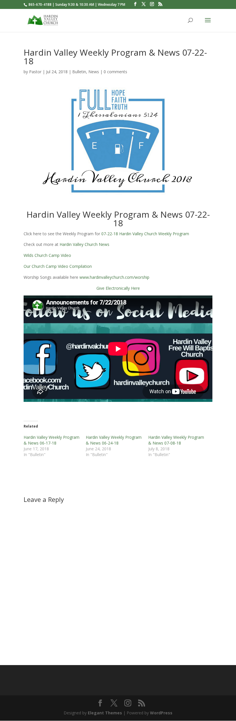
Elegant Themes (105, 713)
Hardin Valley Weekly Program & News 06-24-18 (114, 440)
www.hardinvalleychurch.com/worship (115, 277)
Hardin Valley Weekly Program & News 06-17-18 (51, 440)
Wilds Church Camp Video (47, 255)
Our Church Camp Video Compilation (58, 266)
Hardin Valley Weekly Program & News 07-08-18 (176, 440)
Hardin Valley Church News (84, 244)
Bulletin (79, 71)
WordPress (161, 713)
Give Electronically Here (118, 288)
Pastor (35, 71)
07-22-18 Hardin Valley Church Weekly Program (145, 233)
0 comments (115, 71)
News (93, 71)
